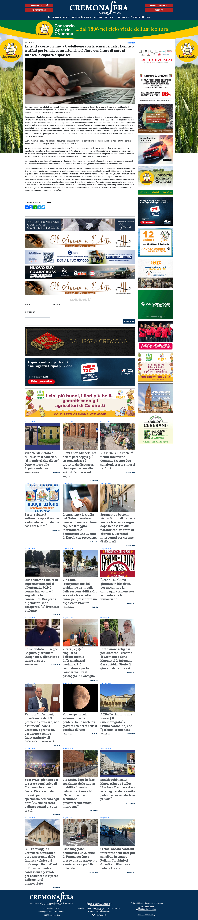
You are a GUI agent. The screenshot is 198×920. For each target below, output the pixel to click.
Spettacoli (109, 17)
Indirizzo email (31, 312)
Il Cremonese (39, 10)
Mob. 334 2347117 (147, 908)
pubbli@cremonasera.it (147, 910)
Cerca (147, 17)
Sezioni (136, 17)
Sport (66, 17)
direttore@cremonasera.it (100, 905)
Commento (58, 304)
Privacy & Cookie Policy (146, 915)
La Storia (97, 17)
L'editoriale (123, 17)
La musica (76, 17)
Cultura (86, 17)
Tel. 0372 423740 (147, 906)
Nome (27, 304)
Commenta (129, 321)
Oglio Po (159, 10)
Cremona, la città (39, 5)
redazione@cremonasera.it (99, 911)
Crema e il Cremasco (159, 5)
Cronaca (56, 17)
